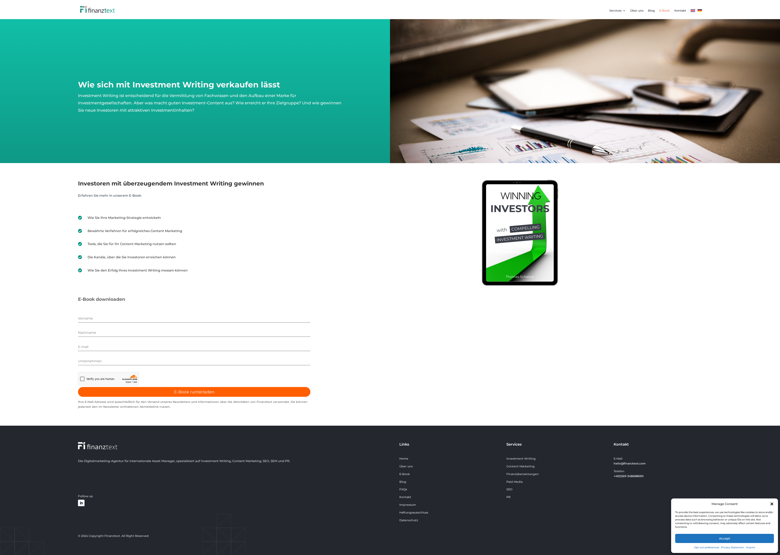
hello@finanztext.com (630, 463)
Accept (724, 538)
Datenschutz (408, 520)
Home (403, 458)
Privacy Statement (732, 547)
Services (615, 10)
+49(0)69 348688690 (629, 476)
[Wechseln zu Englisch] (693, 11)
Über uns (637, 10)
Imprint (750, 547)
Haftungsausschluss (413, 512)
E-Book (664, 10)
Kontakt (680, 10)
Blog (651, 10)
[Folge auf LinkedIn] (81, 503)
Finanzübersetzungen (522, 474)
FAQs (403, 489)
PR (508, 497)
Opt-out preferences (706, 547)
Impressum (407, 505)
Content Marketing (520, 466)
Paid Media (514, 482)
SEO (509, 489)
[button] (772, 504)
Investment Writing (521, 458)
